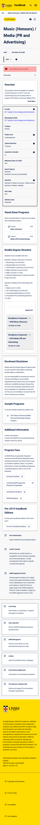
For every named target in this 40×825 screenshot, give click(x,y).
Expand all (29, 310)
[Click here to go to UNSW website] (7, 6)
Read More (31, 101)
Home (4, 13)
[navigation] (20, 418)
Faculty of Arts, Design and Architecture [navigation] (21, 112)
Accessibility (11, 805)
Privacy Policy (12, 793)
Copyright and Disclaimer (16, 781)
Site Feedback (12, 816)
